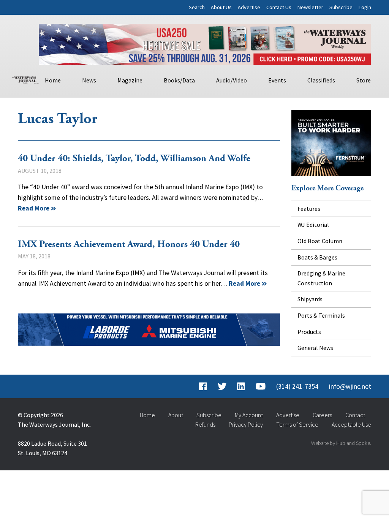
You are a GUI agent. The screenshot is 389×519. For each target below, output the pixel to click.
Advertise (249, 7)
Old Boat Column (319, 241)
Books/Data (179, 80)
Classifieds (321, 80)
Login (365, 7)
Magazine (129, 80)
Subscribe (341, 7)
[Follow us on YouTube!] (261, 386)
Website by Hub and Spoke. (341, 443)
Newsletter (310, 7)
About (175, 415)
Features (308, 208)
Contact (355, 415)
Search (197, 7)
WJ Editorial (313, 224)
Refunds (205, 424)
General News (315, 347)
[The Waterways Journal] (25, 79)
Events (277, 80)
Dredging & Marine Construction (321, 278)
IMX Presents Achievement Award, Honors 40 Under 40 (129, 244)
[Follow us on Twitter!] (222, 386)
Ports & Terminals (321, 315)
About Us (221, 7)
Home (53, 80)
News (89, 80)
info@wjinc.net (350, 386)
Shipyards (310, 299)
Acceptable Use (351, 424)
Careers (322, 415)
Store (363, 80)
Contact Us (278, 7)
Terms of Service (297, 424)
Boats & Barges (317, 257)
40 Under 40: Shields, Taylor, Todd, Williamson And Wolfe (134, 158)
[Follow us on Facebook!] (203, 386)
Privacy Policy (246, 424)
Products (309, 331)
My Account (249, 415)
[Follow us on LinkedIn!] (241, 386)
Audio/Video (231, 80)
